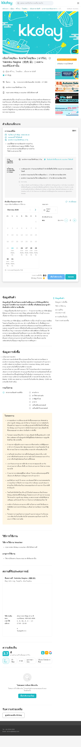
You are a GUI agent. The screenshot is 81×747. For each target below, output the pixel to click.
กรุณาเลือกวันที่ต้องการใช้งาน (15, 204)
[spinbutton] (70, 220)
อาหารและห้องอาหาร (49, 9)
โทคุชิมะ (25, 9)
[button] (7, 75)
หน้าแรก (5, 9)
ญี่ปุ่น (12, 9)
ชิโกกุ (18, 9)
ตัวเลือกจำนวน (47, 217)
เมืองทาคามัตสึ (35, 9)
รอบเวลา (45, 204)
